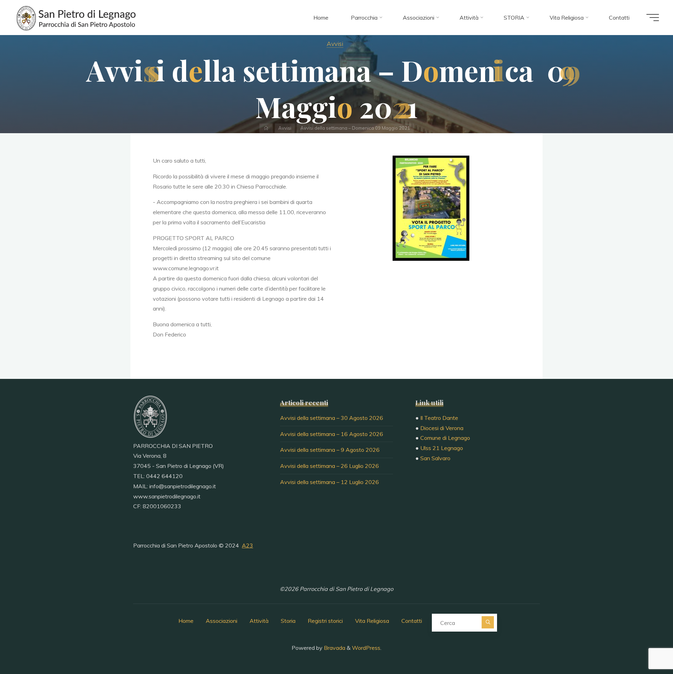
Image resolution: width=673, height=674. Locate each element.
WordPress (366, 647)
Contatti (411, 620)
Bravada (333, 647)
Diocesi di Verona (441, 427)
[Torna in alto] (646, 647)
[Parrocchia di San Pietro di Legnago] (75, 17)
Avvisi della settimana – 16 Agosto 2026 (331, 433)
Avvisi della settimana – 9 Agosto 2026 (330, 449)
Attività (259, 620)
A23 (247, 545)
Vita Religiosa (372, 620)
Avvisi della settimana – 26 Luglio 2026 (329, 465)
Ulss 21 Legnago (441, 447)
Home (185, 620)
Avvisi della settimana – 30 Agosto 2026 (331, 417)
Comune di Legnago (445, 437)
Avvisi (335, 43)
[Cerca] (488, 622)
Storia (288, 620)
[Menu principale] (652, 17)
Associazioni (221, 620)
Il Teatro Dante (439, 417)
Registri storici (325, 620)
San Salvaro (435, 458)
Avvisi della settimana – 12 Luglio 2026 (329, 481)
